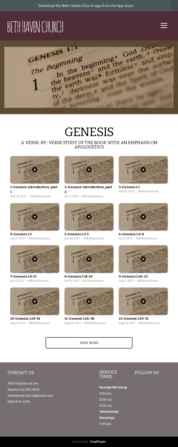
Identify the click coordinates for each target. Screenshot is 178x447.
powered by (89, 442)
